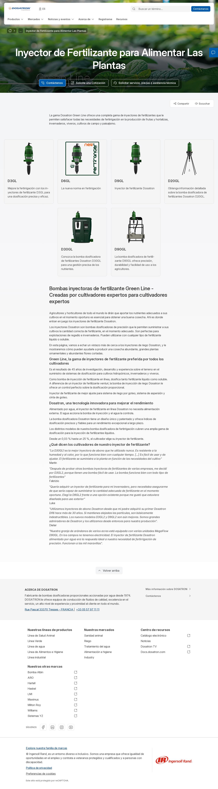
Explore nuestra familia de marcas (46, 748)
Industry (89, 657)
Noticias (146, 641)
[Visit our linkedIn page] (52, 727)
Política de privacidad (39, 768)
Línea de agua (36, 646)
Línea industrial (37, 657)
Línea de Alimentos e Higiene (45, 652)
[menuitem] (16, 19)
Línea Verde (35, 641)
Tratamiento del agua (97, 646)
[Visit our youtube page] (71, 727)
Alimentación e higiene (98, 652)
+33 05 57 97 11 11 (87, 609)
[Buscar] (134, 9)
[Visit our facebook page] (43, 727)
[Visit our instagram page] (61, 727)
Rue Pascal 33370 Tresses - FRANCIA (49, 609)
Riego (87, 641)
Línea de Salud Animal (41, 635)
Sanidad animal (93, 635)
